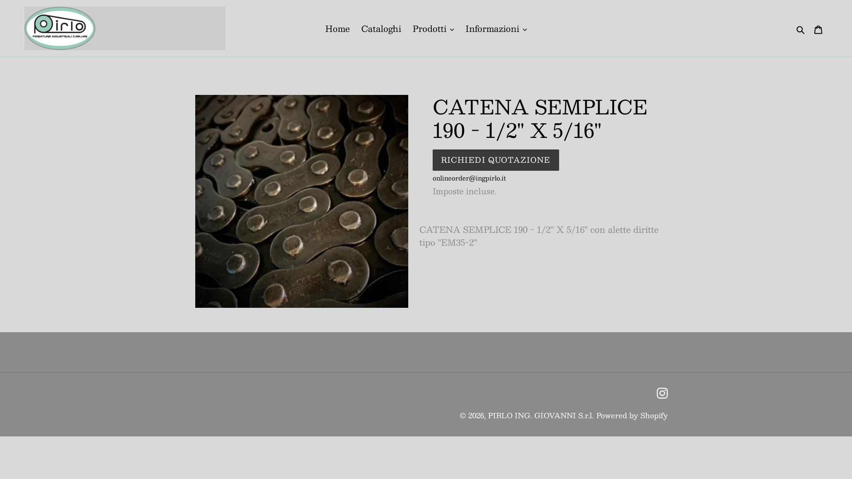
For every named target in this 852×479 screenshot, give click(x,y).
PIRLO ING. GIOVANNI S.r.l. (541, 415)
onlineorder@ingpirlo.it (469, 178)
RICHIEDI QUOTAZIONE (496, 159)
